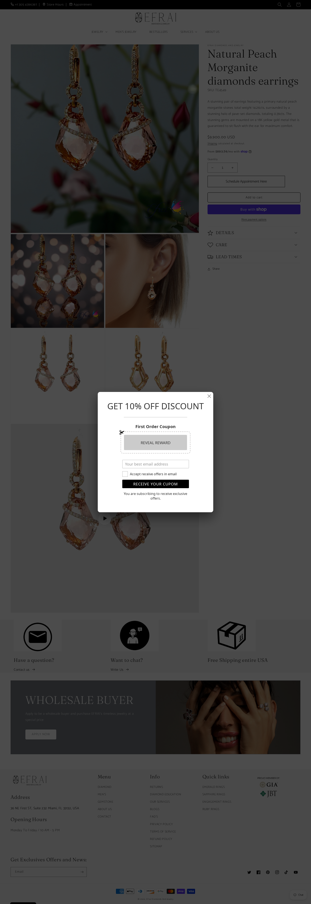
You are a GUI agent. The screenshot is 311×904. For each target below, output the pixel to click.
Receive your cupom (155, 483)
